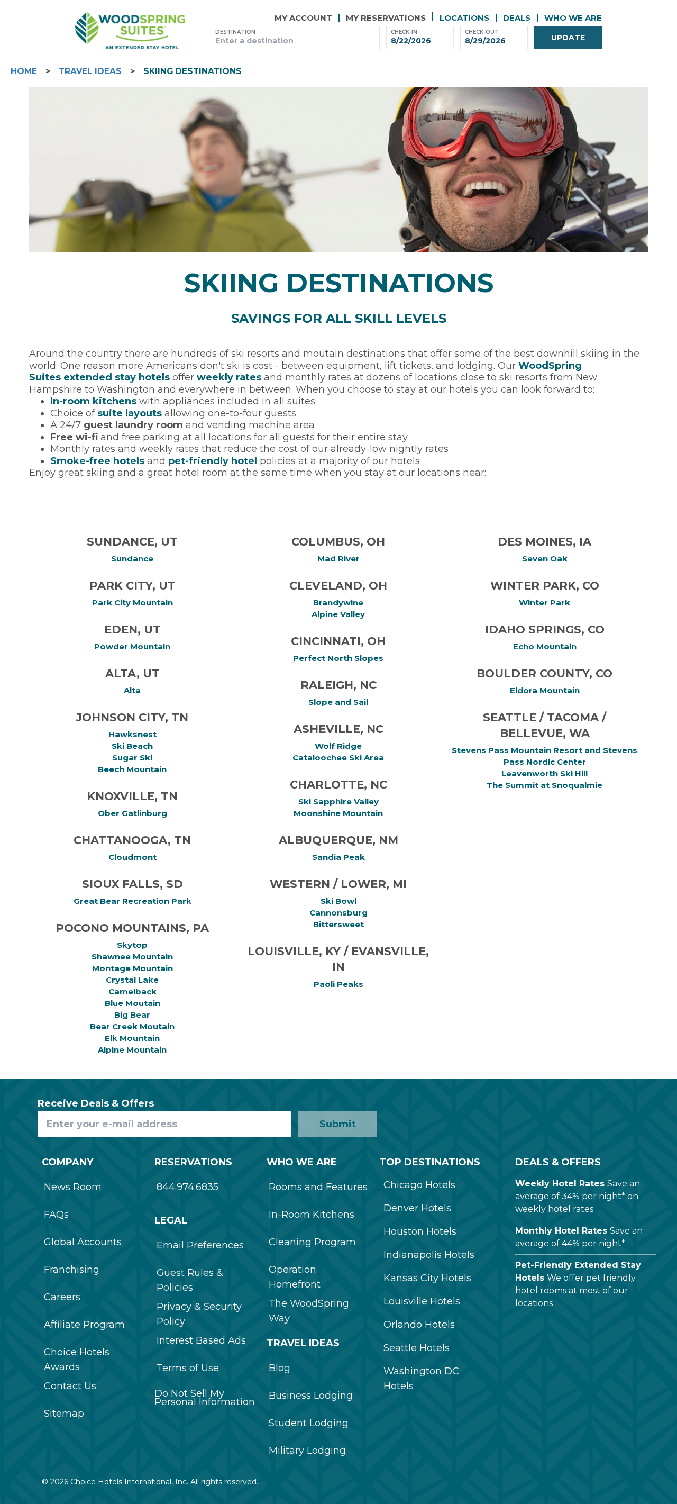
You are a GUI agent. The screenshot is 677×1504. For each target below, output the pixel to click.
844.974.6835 (187, 1187)
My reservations (386, 18)
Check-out (482, 32)
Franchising (71, 1269)
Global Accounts (83, 1242)
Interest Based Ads (201, 1340)
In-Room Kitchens (311, 1214)
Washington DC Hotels (421, 1378)
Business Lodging (311, 1395)
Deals (516, 18)
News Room (73, 1187)
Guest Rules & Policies (190, 1280)
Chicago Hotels (419, 1185)
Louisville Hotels (421, 1301)
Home (24, 71)
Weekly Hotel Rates (560, 1184)
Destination (235, 32)
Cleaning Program (312, 1242)
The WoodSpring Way (309, 1311)
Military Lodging (307, 1450)
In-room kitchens (93, 401)
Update (568, 37)
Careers (62, 1297)
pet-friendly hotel (212, 461)
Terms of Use (188, 1368)
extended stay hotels (116, 377)
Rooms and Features (318, 1187)
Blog (279, 1368)
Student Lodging (309, 1423)
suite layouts (129, 413)
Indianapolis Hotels (428, 1255)
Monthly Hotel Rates (561, 1231)
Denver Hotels (417, 1208)
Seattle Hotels (416, 1348)
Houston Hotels (419, 1231)
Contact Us (70, 1386)
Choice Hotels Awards (76, 1359)
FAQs (56, 1214)
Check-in (404, 32)
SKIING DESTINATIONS (192, 71)
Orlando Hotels (419, 1324)
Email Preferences (200, 1245)
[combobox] (295, 41)
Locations (464, 18)
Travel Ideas (90, 71)
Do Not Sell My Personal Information (204, 1398)
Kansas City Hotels (427, 1278)
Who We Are (573, 18)
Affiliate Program (84, 1324)
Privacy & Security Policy (199, 1314)
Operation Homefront (295, 1277)
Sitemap (64, 1413)
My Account (303, 18)
